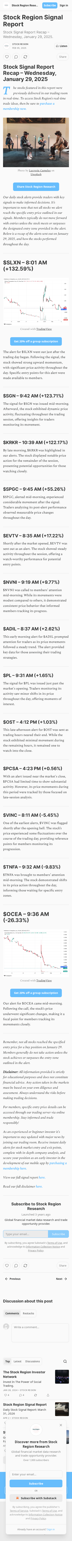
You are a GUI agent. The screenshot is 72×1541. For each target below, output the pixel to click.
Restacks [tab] (28, 1313)
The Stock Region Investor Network (24, 1374)
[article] (36, 1383)
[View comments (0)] (16, 57)
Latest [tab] (18, 1361)
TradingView (44, 329)
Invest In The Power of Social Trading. (22, 1383)
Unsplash (36, 174)
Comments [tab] (12, 1313)
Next (59, 1279)
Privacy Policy (38, 1518)
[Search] (65, 1361)
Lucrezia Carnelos (39, 170)
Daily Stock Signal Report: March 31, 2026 (24, 1411)
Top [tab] (7, 1361)
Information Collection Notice (45, 1514)
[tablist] (19, 1313)
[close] (61, 1425)
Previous (15, 1279)
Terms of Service (19, 1510)
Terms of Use (49, 1510)
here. (42, 1177)
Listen (63, 46)
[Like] (7, 57)
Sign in (64, 5)
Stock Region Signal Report (25, 1404)
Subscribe (50, 5)
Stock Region (20, 44)
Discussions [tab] (32, 1361)
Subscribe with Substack (38, 1498)
